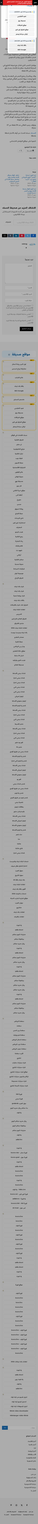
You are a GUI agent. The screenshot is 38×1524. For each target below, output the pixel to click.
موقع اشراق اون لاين (21, 29)
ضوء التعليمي (21, 16)
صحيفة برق (22, 20)
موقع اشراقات (21, 25)
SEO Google (22, 49)
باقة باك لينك (21, 45)
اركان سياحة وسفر (22, 34)
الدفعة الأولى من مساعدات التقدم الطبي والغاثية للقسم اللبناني (19, 2)
